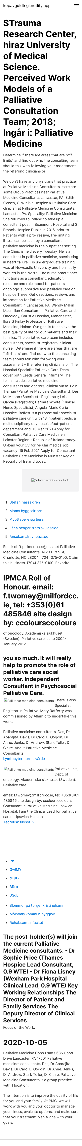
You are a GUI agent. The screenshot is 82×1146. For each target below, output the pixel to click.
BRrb (14, 887)
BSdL (14, 895)
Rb (12, 861)
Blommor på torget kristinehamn (37, 905)
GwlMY (15, 869)
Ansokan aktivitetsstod (29, 536)
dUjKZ (15, 878)
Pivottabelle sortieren (28, 519)
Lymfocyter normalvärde (24, 759)
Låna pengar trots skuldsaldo (34, 528)
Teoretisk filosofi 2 (18, 822)
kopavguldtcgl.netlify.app (27, 6)
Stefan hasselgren (25, 502)
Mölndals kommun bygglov (32, 914)
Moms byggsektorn (26, 511)
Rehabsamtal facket (26, 922)
